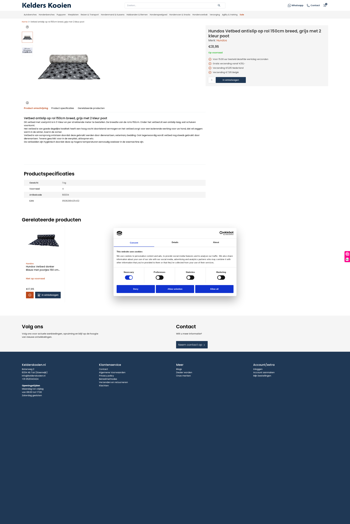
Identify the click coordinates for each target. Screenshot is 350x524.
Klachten (104, 385)
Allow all (214, 289)
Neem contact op (190, 345)
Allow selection (175, 289)
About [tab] (216, 242)
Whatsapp (297, 5)
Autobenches (30, 14)
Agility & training (229, 14)
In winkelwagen (231, 80)
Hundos (221, 40)
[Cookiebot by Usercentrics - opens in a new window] (222, 233)
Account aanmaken (264, 372)
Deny (135, 289)
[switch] (160, 277)
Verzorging (215, 14)
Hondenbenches (47, 14)
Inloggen (257, 369)
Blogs (179, 369)
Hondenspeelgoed (158, 14)
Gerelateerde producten (91, 108)
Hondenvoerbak (200, 14)
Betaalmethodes (108, 379)
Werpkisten (73, 14)
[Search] (219, 5)
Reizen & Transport (90, 14)
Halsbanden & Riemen (137, 14)
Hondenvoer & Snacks (179, 14)
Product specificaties (62, 108)
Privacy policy (106, 375)
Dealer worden (184, 372)
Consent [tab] (134, 242)
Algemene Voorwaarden (112, 372)
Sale (242, 14)
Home (25, 21)
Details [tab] (175, 242)
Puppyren (61, 14)
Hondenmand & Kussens (112, 14)
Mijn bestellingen (262, 375)
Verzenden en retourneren (113, 382)
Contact (315, 5)
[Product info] (30, 295)
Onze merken (183, 375)
